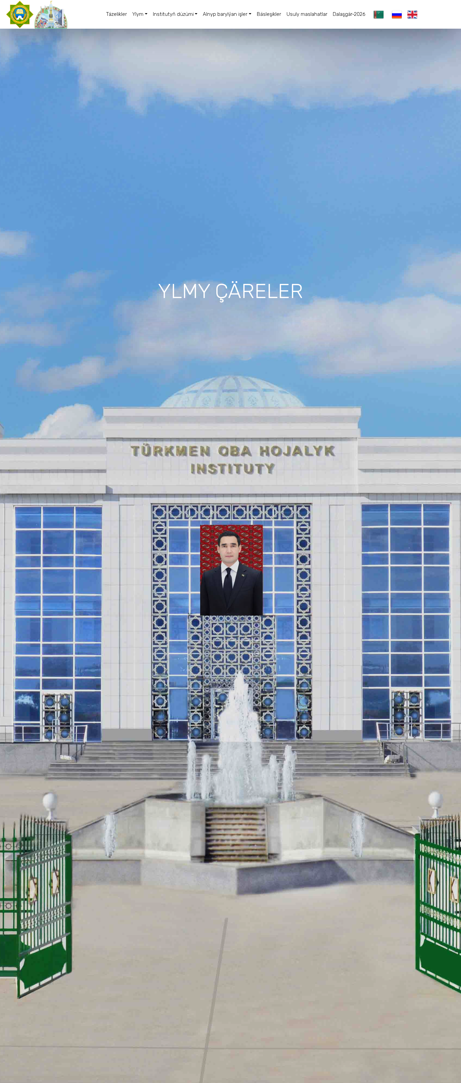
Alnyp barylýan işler (225, 14)
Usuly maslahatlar (307, 14)
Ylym (137, 14)
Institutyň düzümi (173, 14)
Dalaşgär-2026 (349, 14)
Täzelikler (116, 14)
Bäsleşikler (269, 14)
